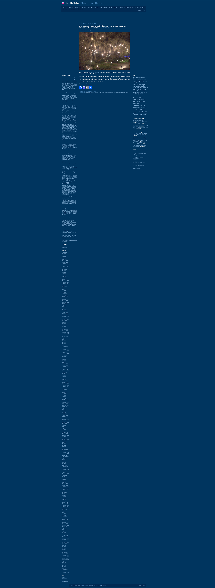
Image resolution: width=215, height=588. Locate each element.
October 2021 (65, 335)
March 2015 (64, 448)
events (134, 89)
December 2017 (65, 400)
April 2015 (64, 446)
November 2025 (65, 265)
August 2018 (64, 389)
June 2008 (64, 563)
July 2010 (64, 528)
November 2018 (65, 385)
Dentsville (141, 86)
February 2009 (65, 552)
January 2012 (65, 502)
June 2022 (64, 323)
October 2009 (65, 540)
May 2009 (64, 548)
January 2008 (65, 571)
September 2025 (65, 267)
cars (146, 81)
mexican (135, 101)
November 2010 (65, 522)
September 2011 (65, 508)
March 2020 (64, 362)
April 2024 (64, 292)
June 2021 (64, 340)
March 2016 (64, 430)
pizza (137, 103)
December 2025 (65, 263)
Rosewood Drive (136, 107)
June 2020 (64, 358)
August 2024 (64, 286)
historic (135, 98)
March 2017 (64, 413)
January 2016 (65, 433)
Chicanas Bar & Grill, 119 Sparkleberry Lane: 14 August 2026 (69, 232)
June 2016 (64, 426)
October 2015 (65, 438)
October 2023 (65, 300)
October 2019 (65, 369)
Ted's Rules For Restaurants (69, 9)
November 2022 (65, 316)
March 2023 (64, 310)
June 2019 (64, 375)
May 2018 (64, 393)
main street (142, 99)
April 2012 (64, 498)
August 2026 (64, 252)
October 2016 (65, 420)
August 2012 (64, 492)
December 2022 (65, 315)
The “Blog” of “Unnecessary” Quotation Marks (138, 158)
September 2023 (65, 302)
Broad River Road (139, 78)
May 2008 (64, 565)
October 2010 (65, 523)
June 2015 (64, 443)
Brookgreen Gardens (89, 92)
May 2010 (64, 530)
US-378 (145, 114)
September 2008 (65, 559)
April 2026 (64, 257)
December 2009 (65, 538)
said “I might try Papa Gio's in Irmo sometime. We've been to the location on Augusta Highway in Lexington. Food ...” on (69, 107)
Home (64, 7)
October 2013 (65, 472)
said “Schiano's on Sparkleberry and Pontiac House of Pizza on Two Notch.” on (69, 138)
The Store (80, 9)
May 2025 (64, 273)
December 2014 (65, 452)
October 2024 (65, 283)
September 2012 (65, 490)
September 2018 (65, 388)
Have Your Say (103, 7)
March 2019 (64, 379)
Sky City (134, 163)
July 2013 (64, 476)
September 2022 (65, 319)
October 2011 (65, 506)
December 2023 (65, 297)
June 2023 (64, 306)
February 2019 (65, 380)
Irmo (142, 97)
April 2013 (64, 480)
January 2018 (65, 399)
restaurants (139, 105)
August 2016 (64, 423)
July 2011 (64, 510)
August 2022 (64, 320)
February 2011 (65, 518)
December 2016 (65, 418)
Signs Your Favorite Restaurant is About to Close (132, 7)
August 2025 (64, 269)
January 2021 (65, 347)
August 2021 (64, 337)
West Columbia (137, 115)
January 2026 (65, 262)
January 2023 (65, 313)
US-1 (138, 114)
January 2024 (65, 296)
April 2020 (64, 360)
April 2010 (64, 532)
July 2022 (64, 322)
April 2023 (64, 309)
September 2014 (65, 456)
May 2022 (64, 325)
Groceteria (135, 159)
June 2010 (64, 529)
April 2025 (64, 275)
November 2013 (65, 470)
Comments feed (65, 580)
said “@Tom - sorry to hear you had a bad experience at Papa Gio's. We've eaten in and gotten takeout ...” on (69, 112)
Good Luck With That (93, 7)
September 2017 (65, 405)
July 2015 (64, 442)
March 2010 (64, 533)
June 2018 (64, 392)
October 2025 (65, 266)
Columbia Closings (72, 3)
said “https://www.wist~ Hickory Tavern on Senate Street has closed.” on (69, 167)
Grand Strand (101, 92)
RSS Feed (140, 10)
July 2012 (64, 493)
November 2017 (65, 402)
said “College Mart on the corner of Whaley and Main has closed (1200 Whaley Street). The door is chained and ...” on (69, 157)
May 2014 (64, 462)
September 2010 (65, 525)
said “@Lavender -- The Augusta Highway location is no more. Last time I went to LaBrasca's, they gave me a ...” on (69, 102)
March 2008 (64, 568)
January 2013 (65, 485)
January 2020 (65, 365)
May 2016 (64, 428)
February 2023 (65, 312)
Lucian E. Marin (93, 585)
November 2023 (65, 299)
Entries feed (64, 578)
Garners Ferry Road (138, 92)
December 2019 (65, 366)
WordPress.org (65, 581)
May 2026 (64, 256)
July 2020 (64, 356)
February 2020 (65, 363)
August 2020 (64, 355)
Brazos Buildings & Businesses (139, 166)
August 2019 (64, 372)
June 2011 (64, 512)
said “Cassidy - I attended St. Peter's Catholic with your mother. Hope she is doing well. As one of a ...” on (69, 80)
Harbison (140, 95)
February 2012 (65, 500)
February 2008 (65, 569)
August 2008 (64, 561)
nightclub (139, 101)
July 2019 (64, 373)
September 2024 (65, 285)
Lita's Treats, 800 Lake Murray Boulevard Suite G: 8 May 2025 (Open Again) (139, 131)
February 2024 (65, 295)
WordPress (103, 585)
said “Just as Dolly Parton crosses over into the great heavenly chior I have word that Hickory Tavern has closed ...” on (69, 130)
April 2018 (64, 395)
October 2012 (65, 489)
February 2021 (65, 346)
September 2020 (65, 353)
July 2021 (64, 339)
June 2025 (64, 272)
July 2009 (64, 545)
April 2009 (64, 549)
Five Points (139, 89)
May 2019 (64, 376)
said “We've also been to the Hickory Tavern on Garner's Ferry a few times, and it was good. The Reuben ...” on (69, 92)
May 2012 (64, 496)
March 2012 (64, 499)
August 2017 (64, 406)
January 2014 (65, 468)
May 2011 (64, 513)
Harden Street (140, 96)
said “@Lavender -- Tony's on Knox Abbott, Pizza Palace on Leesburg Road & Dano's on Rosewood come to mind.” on (69, 146)
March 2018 (64, 396)
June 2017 (64, 409)
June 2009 (64, 546)
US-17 (100, 93)
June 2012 (64, 495)
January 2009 (65, 553)
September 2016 (65, 422)
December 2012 (65, 486)
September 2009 (65, 542)
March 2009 (64, 551)
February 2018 (65, 398)
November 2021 (65, 333)
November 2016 (65, 419)
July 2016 (64, 425)
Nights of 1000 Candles (95, 72)
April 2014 (64, 463)
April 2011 (64, 515)
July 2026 (64, 253)
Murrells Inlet (112, 92)
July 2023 (64, 305)
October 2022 (65, 317)
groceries (145, 93)
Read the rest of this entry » (85, 84)
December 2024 (65, 280)
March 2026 (64, 259)
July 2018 (64, 390)
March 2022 (64, 327)
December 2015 (65, 435)
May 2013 (64, 479)
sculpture (93, 93)
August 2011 (64, 509)
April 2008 (64, 566)
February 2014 (65, 466)
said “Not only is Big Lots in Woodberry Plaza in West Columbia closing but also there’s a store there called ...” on (69, 177)
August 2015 (64, 440)
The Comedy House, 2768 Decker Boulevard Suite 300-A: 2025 (69, 236)
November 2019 (65, 368)
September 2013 (65, 473)
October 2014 (65, 455)
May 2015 (64, 445)
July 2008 (64, 562)
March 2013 (64, 482)
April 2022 (64, 326)
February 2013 (65, 483)
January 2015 (65, 450)
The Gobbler (135, 161)
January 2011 (65, 519)
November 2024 (65, 282)
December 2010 (65, 520)
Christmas (96, 92)
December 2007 (65, 572)
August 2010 (64, 526)
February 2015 (65, 449)
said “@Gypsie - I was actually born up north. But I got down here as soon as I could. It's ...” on (69, 198)
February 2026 (65, 260)
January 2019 (65, 382)
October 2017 (65, 403)
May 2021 (64, 342)
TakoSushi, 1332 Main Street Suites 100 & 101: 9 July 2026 (69, 238)
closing (63, 246)
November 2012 (65, 488)
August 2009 (64, 543)
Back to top (141, 585)
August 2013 (64, 475)
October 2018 (65, 386)
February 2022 (65, 329)
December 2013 (65, 469)
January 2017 (65, 416)
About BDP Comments (66, 226)
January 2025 (65, 279)
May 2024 (64, 290)
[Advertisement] (107, 17)
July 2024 (64, 287)
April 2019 (64, 378)
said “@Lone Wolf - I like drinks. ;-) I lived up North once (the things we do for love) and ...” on (69, 217)
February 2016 (65, 432)
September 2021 (65, 336)
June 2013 (64, 478)
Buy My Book (82, 7)
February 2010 (65, 535)
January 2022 (65, 330)
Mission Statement (113, 7)
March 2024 (64, 293)
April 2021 (64, 343)
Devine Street (136, 87)
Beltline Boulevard (137, 77)
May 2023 (64, 307)
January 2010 (65, 536)
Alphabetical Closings (72, 7)
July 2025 (64, 270)
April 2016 (64, 429)
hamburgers (135, 95)
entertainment (144, 87)
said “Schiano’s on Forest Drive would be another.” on (69, 142)
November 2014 (65, 453)
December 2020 (65, 349)
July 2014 (64, 459)
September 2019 (65, 370)
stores (139, 109)
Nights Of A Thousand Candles (122, 92)
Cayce (134, 82)
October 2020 (65, 352)
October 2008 (65, 558)
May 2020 (64, 359)
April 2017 (64, 412)
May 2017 (64, 410)
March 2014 (64, 465)
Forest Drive (141, 91)
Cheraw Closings (136, 168)
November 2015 (65, 436)
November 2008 (65, 556)
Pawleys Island (88, 93)
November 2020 (65, 350)
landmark (145, 97)
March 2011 (64, 516)
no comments (104, 28)
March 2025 (64, 276)
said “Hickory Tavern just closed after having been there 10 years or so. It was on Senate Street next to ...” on (69, 126)
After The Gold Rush (66, 234)
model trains (107, 92)
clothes (142, 82)
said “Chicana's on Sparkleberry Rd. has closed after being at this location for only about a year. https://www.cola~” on (69, 207)
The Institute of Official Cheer (139, 162)
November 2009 (65, 539)
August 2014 (64, 458)
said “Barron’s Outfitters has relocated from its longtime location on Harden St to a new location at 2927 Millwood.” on (69, 202)
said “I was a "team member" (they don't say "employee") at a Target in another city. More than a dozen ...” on (69, 223)
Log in (63, 577)
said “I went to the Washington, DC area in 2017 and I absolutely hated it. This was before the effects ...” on (69, 187)
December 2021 (65, 332)
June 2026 (64, 255)
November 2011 (65, 505)
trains (97, 93)
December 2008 (65, 555)
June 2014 (64, 460)
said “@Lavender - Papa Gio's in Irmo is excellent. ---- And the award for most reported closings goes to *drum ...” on (69, 121)
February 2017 (65, 415)
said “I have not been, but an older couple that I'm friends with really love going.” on (69, 181)
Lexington (136, 99)
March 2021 (64, 345)
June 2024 (64, 289)
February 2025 (65, 277)
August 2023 (64, 303)
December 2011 (65, 503)
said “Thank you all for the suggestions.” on (69, 135)
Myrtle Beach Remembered (138, 165)
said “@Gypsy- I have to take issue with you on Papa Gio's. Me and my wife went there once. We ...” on (69, 117)
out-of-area (82, 93)
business (140, 81)
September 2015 (65, 439)
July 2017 (64, 408)
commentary (64, 247)
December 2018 (65, 383)
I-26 (140, 97)
